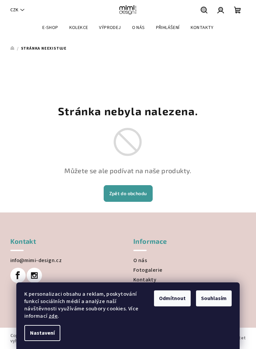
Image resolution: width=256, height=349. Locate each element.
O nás (140, 260)
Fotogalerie (147, 270)
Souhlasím (214, 298)
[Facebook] (18, 275)
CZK (14, 10)
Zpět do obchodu (128, 193)
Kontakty (144, 279)
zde (53, 316)
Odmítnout (172, 298)
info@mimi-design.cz (36, 260)
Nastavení (42, 333)
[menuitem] (50, 27)
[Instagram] (34, 275)
